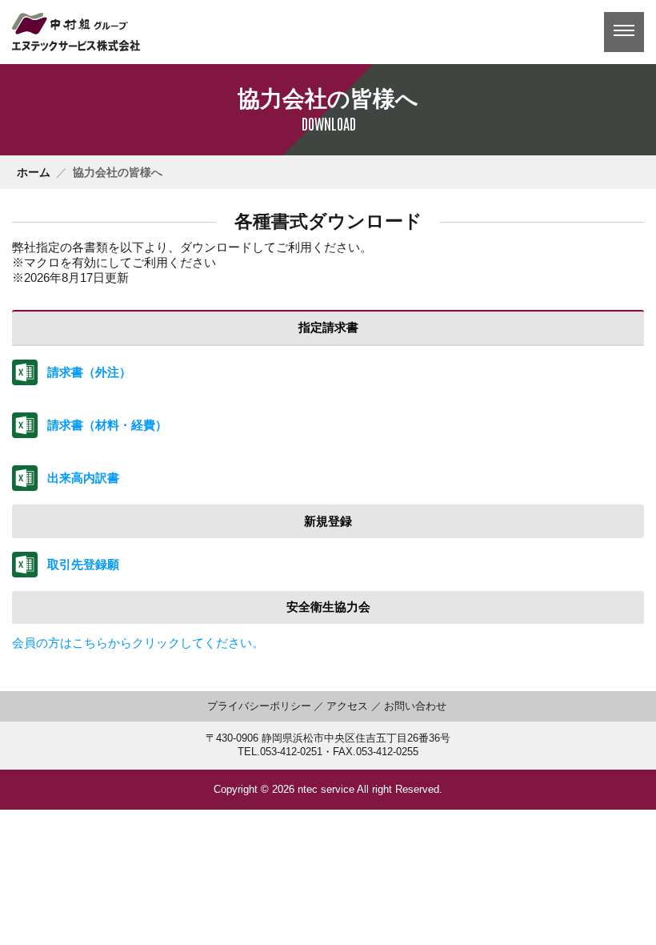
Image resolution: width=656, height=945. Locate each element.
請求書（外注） (89, 372)
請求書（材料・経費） (107, 425)
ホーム (33, 172)
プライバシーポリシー (259, 706)
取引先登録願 (83, 564)
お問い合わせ (415, 706)
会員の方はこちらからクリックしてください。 (138, 642)
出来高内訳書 (83, 478)
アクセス (347, 706)
